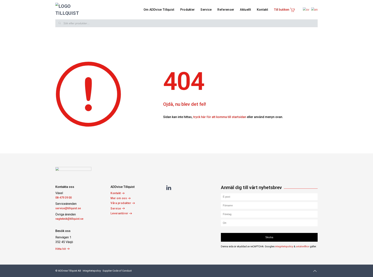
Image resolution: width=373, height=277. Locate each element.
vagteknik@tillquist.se (69, 218)
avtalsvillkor (302, 246)
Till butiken (281, 9)
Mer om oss (119, 198)
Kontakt (262, 9)
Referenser (225, 9)
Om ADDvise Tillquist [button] (159, 9)
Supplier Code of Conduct (117, 270)
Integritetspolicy (92, 270)
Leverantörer (119, 213)
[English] (313, 9)
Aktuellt (245, 9)
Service (116, 208)
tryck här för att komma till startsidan (219, 117)
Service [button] (206, 9)
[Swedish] (305, 9)
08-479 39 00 (63, 197)
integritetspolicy (284, 246)
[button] (315, 271)
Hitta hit (60, 248)
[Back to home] (73, 9)
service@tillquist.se (68, 208)
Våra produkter (121, 203)
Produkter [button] (187, 9)
